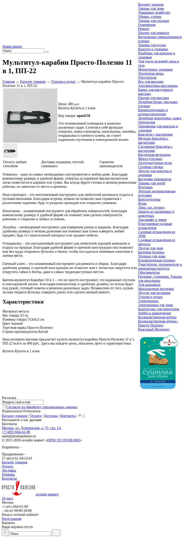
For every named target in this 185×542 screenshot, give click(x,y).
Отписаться (31, 411)
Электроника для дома (155, 305)
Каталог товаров (33, 81)
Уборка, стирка (149, 17)
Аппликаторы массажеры (158, 86)
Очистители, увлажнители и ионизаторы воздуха (160, 266)
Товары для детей (151, 183)
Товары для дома (151, 8)
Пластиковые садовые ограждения (155, 226)
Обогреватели (149, 272)
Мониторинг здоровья (155, 69)
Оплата (35, 416)
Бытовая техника (151, 252)
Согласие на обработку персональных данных (41, 407)
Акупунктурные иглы (155, 163)
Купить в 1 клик (82, 108)
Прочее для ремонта (153, 33)
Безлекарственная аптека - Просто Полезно (158, 323)
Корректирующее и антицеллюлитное (153, 112)
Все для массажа (150, 81)
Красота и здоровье (153, 49)
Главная (8, 81)
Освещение (147, 25)
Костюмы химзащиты (154, 179)
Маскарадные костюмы (156, 289)
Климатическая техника (156, 260)
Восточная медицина (154, 155)
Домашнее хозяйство (154, 12)
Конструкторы (149, 199)
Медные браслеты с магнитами (153, 140)
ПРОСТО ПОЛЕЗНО (63, 440)
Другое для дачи (150, 248)
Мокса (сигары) (150, 159)
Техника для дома (151, 256)
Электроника (148, 301)
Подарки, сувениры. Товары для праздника (160, 279)
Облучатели (147, 77)
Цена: (62, 104)
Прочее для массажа (153, 98)
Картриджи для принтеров (158, 309)
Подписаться (12, 411)
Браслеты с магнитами (155, 134)
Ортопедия (146, 122)
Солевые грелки (150, 167)
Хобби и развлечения (154, 313)
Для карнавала (149, 285)
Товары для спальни (153, 21)
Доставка (51, 416)
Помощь (8, 474)
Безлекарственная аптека (157, 317)
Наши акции (12, 46)
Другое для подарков (154, 293)
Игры (142, 203)
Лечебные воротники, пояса (159, 118)
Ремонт (143, 29)
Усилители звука (151, 73)
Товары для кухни (152, 45)
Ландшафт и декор (152, 220)
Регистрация (11, 519)
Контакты (67, 416)
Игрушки (145, 187)
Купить (63, 108)
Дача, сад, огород (151, 207)
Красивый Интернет (154, 329)
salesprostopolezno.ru (19, 436)
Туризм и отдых (63, 81)
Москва (8, 502)
